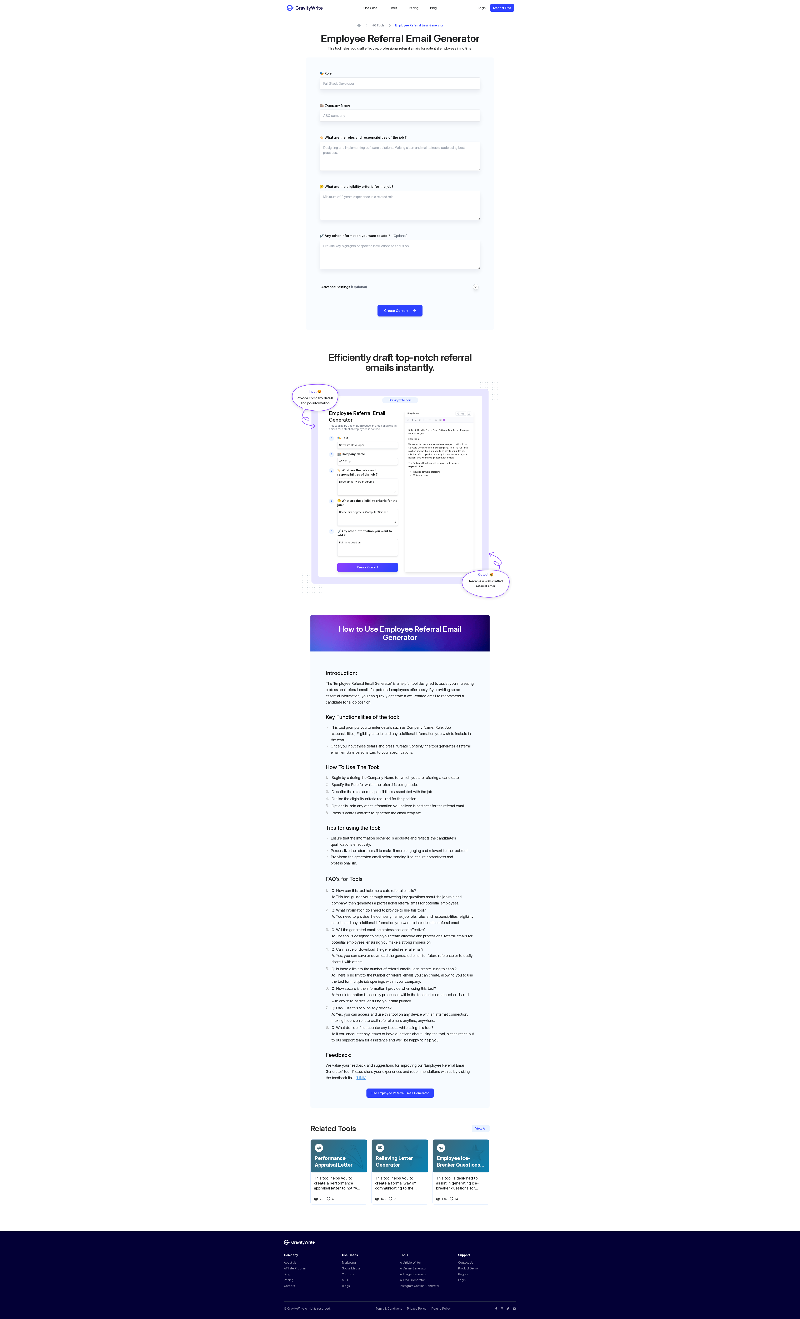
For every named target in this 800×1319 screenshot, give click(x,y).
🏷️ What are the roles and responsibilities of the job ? (363, 137)
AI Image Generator (413, 1274)
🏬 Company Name (335, 105)
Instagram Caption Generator (419, 1286)
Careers (289, 1286)
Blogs (346, 1286)
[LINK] (360, 1078)
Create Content (396, 311)
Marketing (349, 1262)
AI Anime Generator (413, 1268)
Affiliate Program (295, 1268)
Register (464, 1274)
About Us (290, 1262)
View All (480, 1128)
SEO (345, 1280)
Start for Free (502, 8)
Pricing (413, 8)
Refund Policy (441, 1308)
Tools (393, 8)
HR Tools (378, 25)
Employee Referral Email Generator (419, 25)
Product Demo (468, 1268)
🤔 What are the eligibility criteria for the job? (356, 186)
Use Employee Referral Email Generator (400, 1093)
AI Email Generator (412, 1280)
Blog (433, 8)
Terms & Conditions (388, 1308)
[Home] (359, 25)
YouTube (348, 1274)
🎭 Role (326, 73)
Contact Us (465, 1262)
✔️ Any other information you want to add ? (364, 236)
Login (482, 8)
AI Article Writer (410, 1262)
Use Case (370, 8)
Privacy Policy (416, 1308)
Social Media (351, 1268)
